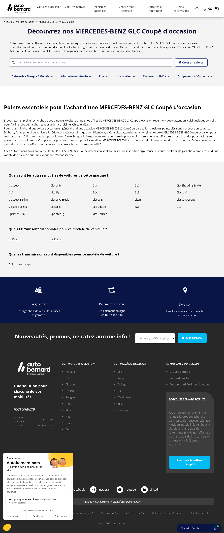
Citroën (70, 384)
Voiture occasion (25, 21)
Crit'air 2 (56, 239)
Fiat (67, 416)
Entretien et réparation (155, 9)
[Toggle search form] (197, 8)
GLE (136, 192)
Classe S (56, 207)
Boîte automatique (20, 264)
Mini (68, 410)
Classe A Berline (19, 199)
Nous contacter (109, 513)
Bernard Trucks (179, 378)
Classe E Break (18, 207)
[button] (7, 527)
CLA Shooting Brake (188, 185)
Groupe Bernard (180, 372)
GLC (136, 185)
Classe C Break (60, 199)
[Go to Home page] (19, 9)
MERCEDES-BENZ (48, 21)
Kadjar (122, 378)
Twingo (122, 384)
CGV (141, 513)
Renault (70, 372)
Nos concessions (181, 9)
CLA (11, 192)
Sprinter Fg (57, 214)
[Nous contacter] (216, 9)
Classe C (181, 192)
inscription (193, 338)
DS (67, 378)
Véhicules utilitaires (100, 9)
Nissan (69, 391)
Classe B (56, 185)
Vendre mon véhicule (126, 9)
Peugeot (70, 397)
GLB (178, 207)
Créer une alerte (192, 62)
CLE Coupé (99, 207)
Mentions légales (200, 513)
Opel (68, 404)
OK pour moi (61, 516)
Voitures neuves (75, 7)
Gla (95, 185)
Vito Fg (55, 192)
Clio (120, 372)
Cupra (69, 429)
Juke (120, 404)
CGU (128, 513)
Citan (137, 199)
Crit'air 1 (14, 239)
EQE (136, 207)
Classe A (14, 185)
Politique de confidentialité (167, 513)
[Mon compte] (210, 9)
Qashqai (123, 410)
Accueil (8, 21)
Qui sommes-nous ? (81, 513)
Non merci (14, 516)
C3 (119, 391)
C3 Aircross (125, 397)
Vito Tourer (100, 214)
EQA (95, 192)
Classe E (98, 199)
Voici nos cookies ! (17, 503)
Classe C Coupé (185, 199)
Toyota (69, 423)
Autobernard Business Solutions (190, 384)
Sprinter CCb (17, 214)
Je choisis (38, 516)
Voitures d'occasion (49, 7)
